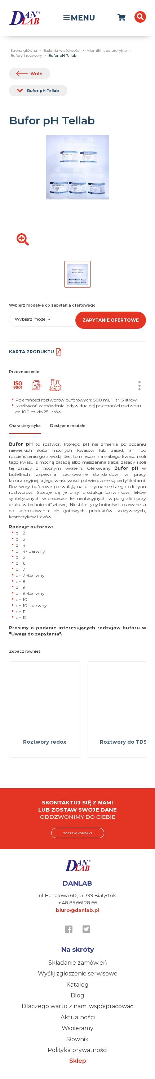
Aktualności (78, 1017)
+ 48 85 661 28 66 (77, 902)
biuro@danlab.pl (77, 910)
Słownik (77, 1039)
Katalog (77, 984)
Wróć (36, 74)
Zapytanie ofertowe (111, 320)
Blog (77, 995)
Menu (83, 18)
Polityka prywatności (77, 1050)
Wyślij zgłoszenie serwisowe (78, 973)
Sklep (77, 1060)
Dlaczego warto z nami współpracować (77, 1006)
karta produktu (31, 351)
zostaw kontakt (77, 833)
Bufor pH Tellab (43, 90)
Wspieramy (77, 1028)
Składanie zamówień (77, 962)
